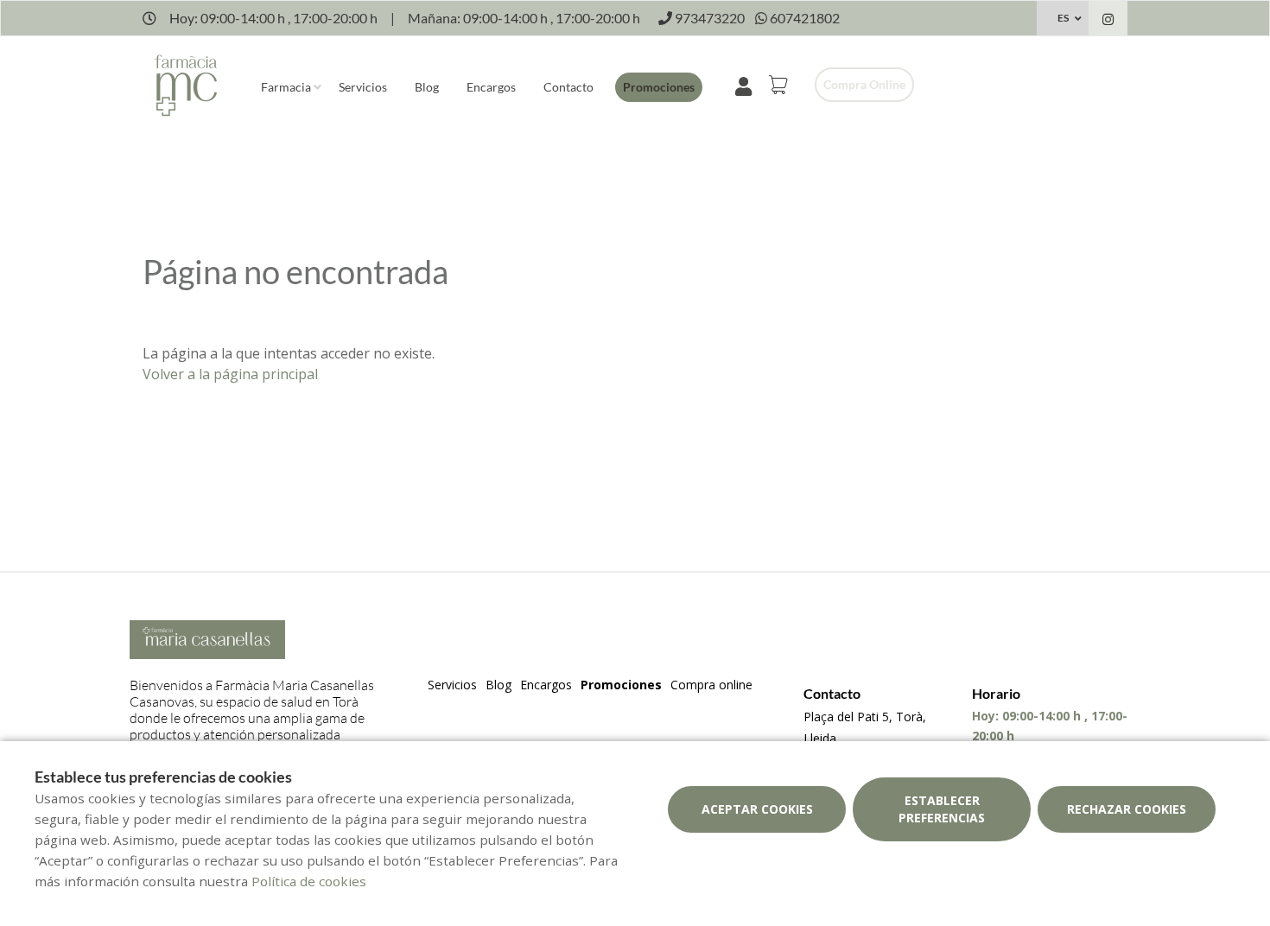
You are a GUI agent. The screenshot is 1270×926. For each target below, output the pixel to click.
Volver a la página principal (230, 374)
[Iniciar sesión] (747, 85)
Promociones (659, 86)
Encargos (491, 86)
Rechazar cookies (1126, 809)
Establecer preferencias (942, 809)
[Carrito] (781, 84)
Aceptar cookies (757, 809)
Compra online (864, 84)
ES (1063, 17)
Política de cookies (308, 881)
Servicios (363, 86)
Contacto (568, 86)
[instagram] (1108, 20)
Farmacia (286, 86)
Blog (427, 86)
